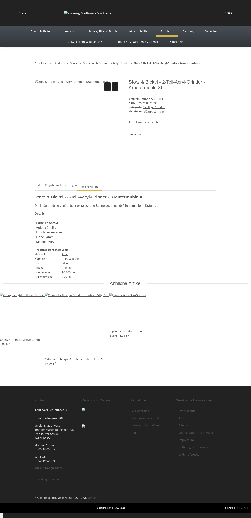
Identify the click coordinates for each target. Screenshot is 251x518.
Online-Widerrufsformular (196, 432)
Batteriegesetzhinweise (194, 447)
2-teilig (66, 268)
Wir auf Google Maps (49, 468)
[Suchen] (50, 13)
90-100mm (69, 272)
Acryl (65, 254)
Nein (67, 263)
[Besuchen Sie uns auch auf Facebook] (38, 485)
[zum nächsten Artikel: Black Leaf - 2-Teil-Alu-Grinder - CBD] (205, 64)
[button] (211, 13)
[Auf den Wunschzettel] (115, 86)
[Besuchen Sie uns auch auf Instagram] (38, 490)
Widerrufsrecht (189, 454)
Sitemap (184, 425)
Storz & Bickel (71, 259)
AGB (181, 418)
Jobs (134, 432)
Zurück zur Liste (44, 63)
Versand (93, 498)
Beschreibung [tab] (89, 187)
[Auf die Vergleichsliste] (107, 86)
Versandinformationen (146, 425)
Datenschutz (187, 411)
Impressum (186, 440)
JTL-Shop (243, 507)
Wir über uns (140, 411)
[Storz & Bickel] (154, 111)
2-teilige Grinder (154, 107)
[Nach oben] (1, 515)
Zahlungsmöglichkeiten (147, 418)
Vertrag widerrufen (50, 479)
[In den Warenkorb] (38, 77)
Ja (63, 263)
